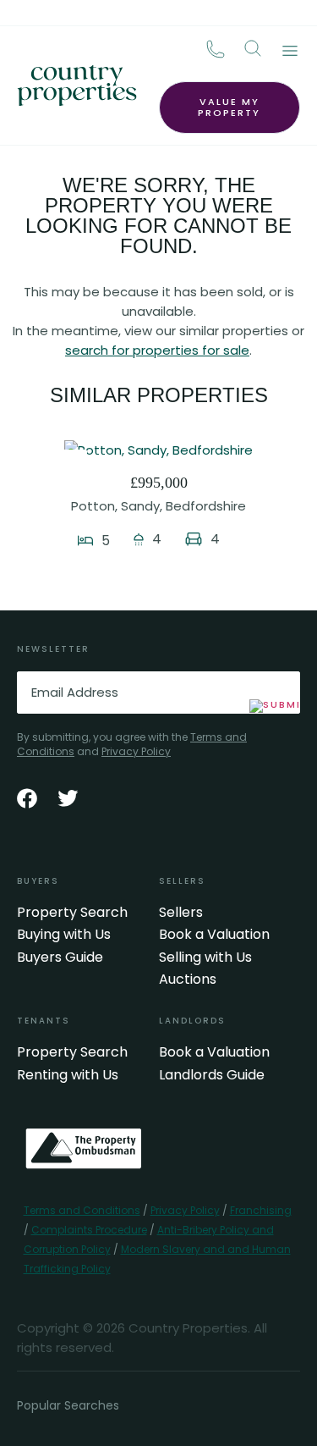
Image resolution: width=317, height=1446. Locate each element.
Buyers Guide (60, 957)
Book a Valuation (214, 934)
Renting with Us (67, 1075)
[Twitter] (67, 798)
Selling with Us (205, 957)
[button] (253, 48)
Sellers (181, 912)
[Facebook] (27, 798)
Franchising (261, 1210)
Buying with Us (64, 934)
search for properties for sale (157, 350)
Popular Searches (68, 1405)
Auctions (187, 979)
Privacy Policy (136, 751)
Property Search (72, 912)
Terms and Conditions (82, 1210)
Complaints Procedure (89, 1229)
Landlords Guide (212, 1075)
